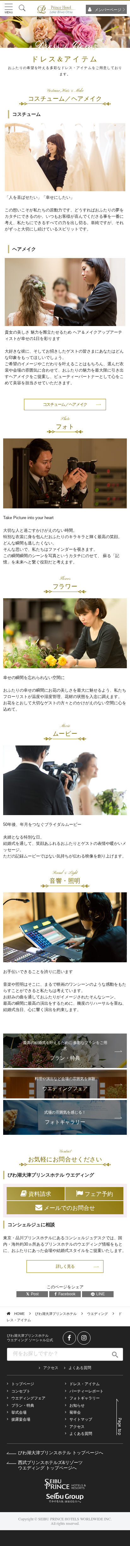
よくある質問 (79, 1368)
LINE (100, 1294)
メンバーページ (108, 10)
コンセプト (20, 1391)
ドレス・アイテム (84, 1384)
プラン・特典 (22, 1405)
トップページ (22, 1384)
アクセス (50, 1368)
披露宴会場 (20, 1419)
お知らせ (77, 1405)
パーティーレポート (86, 1391)
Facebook (66, 1294)
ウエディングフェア (28, 1398)
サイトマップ (80, 1419)
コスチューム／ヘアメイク (65, 404)
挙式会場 (19, 1412)
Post (34, 1294)
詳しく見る (65, 1266)
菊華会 (75, 1412)
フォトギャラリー (84, 1398)
